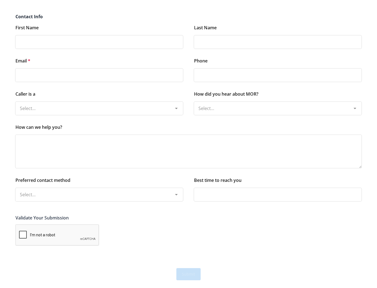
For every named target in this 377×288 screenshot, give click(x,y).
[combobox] (99, 103)
